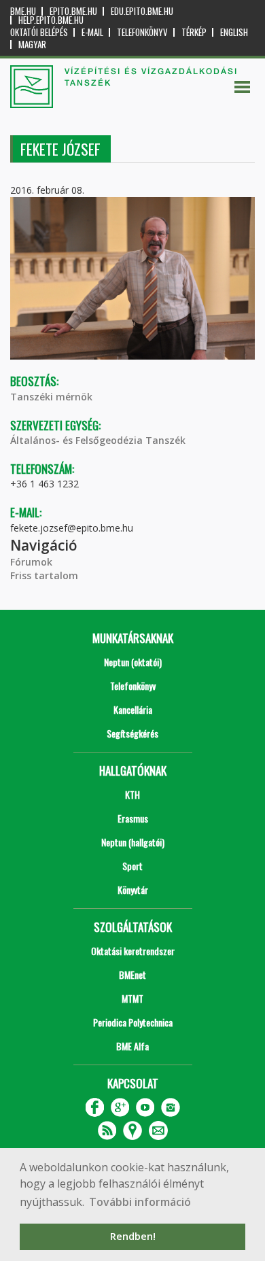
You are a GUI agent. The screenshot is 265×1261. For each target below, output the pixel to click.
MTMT (132, 998)
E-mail (92, 32)
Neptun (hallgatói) (132, 842)
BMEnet (132, 974)
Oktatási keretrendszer (133, 951)
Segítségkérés (132, 733)
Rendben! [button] (133, 1236)
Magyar (32, 44)
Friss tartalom (44, 575)
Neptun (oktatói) (133, 662)
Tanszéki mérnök (51, 396)
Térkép (194, 32)
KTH (132, 794)
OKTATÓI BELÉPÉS (39, 32)
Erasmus (133, 818)
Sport (132, 866)
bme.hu (23, 11)
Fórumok (31, 561)
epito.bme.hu (73, 11)
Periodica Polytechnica (133, 1022)
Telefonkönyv (142, 32)
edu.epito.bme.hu (142, 11)
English (234, 32)
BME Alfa (132, 1046)
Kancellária (132, 709)
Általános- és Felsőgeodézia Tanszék (98, 440)
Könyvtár (133, 889)
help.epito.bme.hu (51, 20)
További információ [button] (140, 1201)
